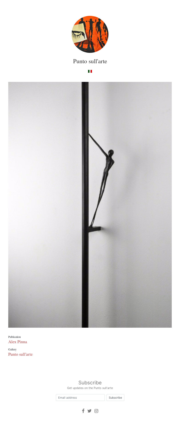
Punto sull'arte (90, 61)
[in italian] (90, 71)
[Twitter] (89, 411)
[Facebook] (83, 411)
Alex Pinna (17, 341)
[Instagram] (96, 411)
